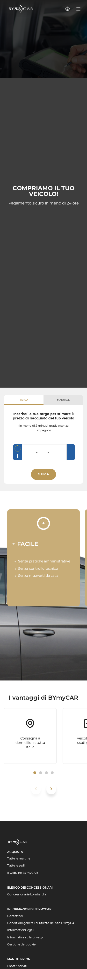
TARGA (24, 400)
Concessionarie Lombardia (26, 894)
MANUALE (63, 400)
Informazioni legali (20, 930)
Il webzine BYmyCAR (22, 872)
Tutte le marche (18, 858)
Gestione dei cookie (21, 944)
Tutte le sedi (16, 865)
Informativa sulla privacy (25, 937)
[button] (34, 772)
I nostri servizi (17, 966)
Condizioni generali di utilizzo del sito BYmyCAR (42, 923)
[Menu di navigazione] (78, 9)
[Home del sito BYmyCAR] (21, 9)
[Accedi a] (67, 8)
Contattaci (15, 916)
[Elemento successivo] (51, 788)
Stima (43, 474)
